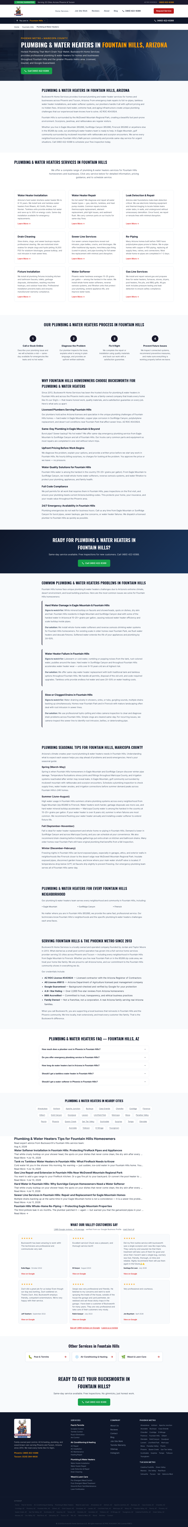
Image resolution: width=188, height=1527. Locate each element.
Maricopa (116, 1115)
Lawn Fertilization (78, 1489)
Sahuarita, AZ (53, 1515)
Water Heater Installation (80, 1463)
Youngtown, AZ (127, 1512)
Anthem (56, 1108)
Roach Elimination (78, 1435)
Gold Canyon (56, 1115)
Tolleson (86, 1128)
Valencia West (167, 1474)
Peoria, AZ (153, 1508)
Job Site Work (81, 11)
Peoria (43, 1121)
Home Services (61, 11)
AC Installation (76, 1449)
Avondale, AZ (93, 1512)
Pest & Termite (77, 1425)
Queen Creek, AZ (21, 1512)
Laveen (85, 1115)
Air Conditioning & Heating (83, 1442)
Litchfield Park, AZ (104, 1508)
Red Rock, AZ (42, 1515)
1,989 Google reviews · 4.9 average (69, 1229)
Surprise (118, 1121)
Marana (143, 1471)
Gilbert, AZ (56, 1508)
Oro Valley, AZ (30, 1515)
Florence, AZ (31, 1508)
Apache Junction (73, 1108)
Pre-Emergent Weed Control (81, 1480)
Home (17, 1505)
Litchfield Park (100, 1115)
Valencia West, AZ (84, 1515)
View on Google (28, 1274)
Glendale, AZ (81, 1512)
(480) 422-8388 (166, 2)
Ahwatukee (42, 1108)
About (106, 11)
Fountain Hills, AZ (44, 1508)
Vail (158, 1474)
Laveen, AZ (92, 1508)
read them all (128, 1229)
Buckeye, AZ (135, 1505)
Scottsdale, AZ (49, 1512)
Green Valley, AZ (158, 1512)
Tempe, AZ (71, 1512)
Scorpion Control (77, 1429)
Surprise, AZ (61, 1512)
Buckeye (89, 1108)
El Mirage (99, 1128)
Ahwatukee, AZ (96, 1505)
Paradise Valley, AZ (140, 1508)
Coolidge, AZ (19, 1508)
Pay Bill (148, 11)
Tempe (131, 1121)
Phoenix (55, 1121)
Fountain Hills (154, 1436)
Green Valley (161, 1467)
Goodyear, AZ (81, 1508)
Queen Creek (70, 1121)
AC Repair (74, 1446)
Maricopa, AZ (118, 1508)
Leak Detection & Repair (80, 1469)
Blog (116, 11)
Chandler (120, 1108)
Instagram (114, 1453)
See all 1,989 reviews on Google (85, 1328)
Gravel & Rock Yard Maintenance (83, 1486)
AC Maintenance (77, 1452)
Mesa (127, 1115)
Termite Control (77, 1432)
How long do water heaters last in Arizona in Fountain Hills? (71, 1065)
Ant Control (75, 1437)
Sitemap (114, 1449)
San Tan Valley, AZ (35, 1512)
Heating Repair (76, 1455)
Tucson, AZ (65, 1515)
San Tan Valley (88, 1121)
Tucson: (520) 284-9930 (26, 1456)
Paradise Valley (142, 1115)
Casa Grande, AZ (148, 1505)
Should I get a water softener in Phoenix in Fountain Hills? (70, 1081)
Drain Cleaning (76, 1472)
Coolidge (133, 1108)
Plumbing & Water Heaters (83, 1459)
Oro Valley (152, 1471)
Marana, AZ (19, 1515)
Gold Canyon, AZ (68, 1508)
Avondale (73, 1128)
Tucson (153, 1474)
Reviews (96, 11)
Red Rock (162, 1471)
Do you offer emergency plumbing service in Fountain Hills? (71, 1057)
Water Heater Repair (78, 1466)
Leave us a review (109, 1328)
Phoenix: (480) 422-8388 (26, 1453)
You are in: (31, 21)
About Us (114, 1425)
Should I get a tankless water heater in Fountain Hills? (68, 1073)
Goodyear (72, 1115)
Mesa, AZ (128, 1508)
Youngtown (114, 1128)
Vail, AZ (73, 1515)
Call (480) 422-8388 (38, 71)
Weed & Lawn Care (79, 1477)
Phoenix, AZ (163, 1508)
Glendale (143, 1121)
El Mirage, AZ (115, 1512)
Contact (114, 1433)
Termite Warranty (118, 1445)
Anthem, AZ (108, 1505)
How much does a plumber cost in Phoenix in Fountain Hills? (71, 1049)
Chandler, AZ (160, 1505)
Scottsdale (104, 1121)
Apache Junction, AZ (121, 1505)
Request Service (163, 11)
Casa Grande (104, 1108)
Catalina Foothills (147, 1467)
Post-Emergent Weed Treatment (83, 1483)
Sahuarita (144, 1474)
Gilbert (42, 1115)
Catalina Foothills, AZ (143, 1512)
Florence (146, 1108)
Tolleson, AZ (104, 1512)
